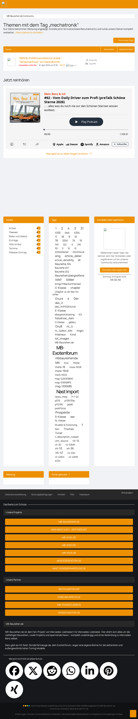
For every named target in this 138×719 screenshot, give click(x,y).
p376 (57, 400)
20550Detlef (61, 252)
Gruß (58, 326)
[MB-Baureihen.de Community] (4, 4)
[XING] (14, 689)
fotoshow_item (64, 318)
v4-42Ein (59, 456)
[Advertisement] (69, 188)
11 (56, 236)
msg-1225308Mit (64, 378)
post (70, 404)
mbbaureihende (66, 358)
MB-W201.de (69, 545)
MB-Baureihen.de (64, 342)
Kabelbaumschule (69, 597)
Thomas (69, 429)
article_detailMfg (64, 260)
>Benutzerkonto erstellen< (29, 32)
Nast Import (67, 392)
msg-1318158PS (63, 382)
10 (69, 248)
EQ (80, 314)
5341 (65, 240)
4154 (77, 232)
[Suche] (116, 4)
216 (79, 244)
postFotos (60, 408)
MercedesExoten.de (69, 560)
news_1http (61, 396)
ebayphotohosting (65, 314)
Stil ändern (127, 492)
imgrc (80, 330)
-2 (72, 244)
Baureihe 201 (62, 267)
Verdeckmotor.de (69, 612)
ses (72, 417)
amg (57, 256)
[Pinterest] (108, 670)
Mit (57, 363)
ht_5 (70, 326)
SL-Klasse (60, 420)
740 (57, 244)
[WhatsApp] (71, 670)
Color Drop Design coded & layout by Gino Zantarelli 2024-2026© (59, 705)
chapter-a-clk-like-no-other (66, 293)
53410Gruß (78, 252)
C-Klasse (60, 288)
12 (75, 248)
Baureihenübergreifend (69, 275)
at (79, 260)
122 (64, 244)
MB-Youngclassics (69, 604)
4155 (58, 232)
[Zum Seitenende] (133, 713)
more (76, 363)
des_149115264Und (65, 306)
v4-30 (58, 444)
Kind (73, 334)
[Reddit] (52, 670)
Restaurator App (69, 589)
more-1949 (61, 371)
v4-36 (70, 448)
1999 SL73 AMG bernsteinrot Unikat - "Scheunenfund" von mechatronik (40, 60)
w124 (57, 460)
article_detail (73, 256)
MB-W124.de (69, 537)
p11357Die (69, 400)
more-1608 (75, 367)
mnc (66, 362)
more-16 (60, 367)
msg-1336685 (63, 386)
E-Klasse (60, 310)
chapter (75, 288)
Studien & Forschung (66, 424)
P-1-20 (75, 396)
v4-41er (71, 452)
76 (56, 240)
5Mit (67, 232)
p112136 (59, 404)
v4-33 (58, 448)
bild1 (58, 280)
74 (73, 240)
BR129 (62, 65)
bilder (70, 280)
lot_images (62, 338)
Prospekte (62, 412)
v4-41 (59, 453)
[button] (89, 670)
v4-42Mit (73, 456)
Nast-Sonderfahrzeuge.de (69, 568)
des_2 (59, 303)
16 (62, 236)
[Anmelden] (125, 4)
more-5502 (61, 374)
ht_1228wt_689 (63, 330)
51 (76, 236)
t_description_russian (67, 436)
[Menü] (133, 4)
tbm (57, 429)
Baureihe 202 (62, 271)
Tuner (58, 433)
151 (56, 248)
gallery (72, 322)
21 (82, 228)
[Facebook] (14, 670)
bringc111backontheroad (68, 283)
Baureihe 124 (63, 264)
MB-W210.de (69, 552)
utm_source (61, 440)
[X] (33, 670)
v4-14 (76, 440)
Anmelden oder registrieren (114, 269)
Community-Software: (69, 708)
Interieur (60, 334)
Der (76, 298)
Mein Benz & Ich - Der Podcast (69, 529)
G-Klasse (59, 322)
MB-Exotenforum (65, 350)
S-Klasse (60, 417)
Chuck (59, 298)
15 (80, 240)
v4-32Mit (70, 444)
